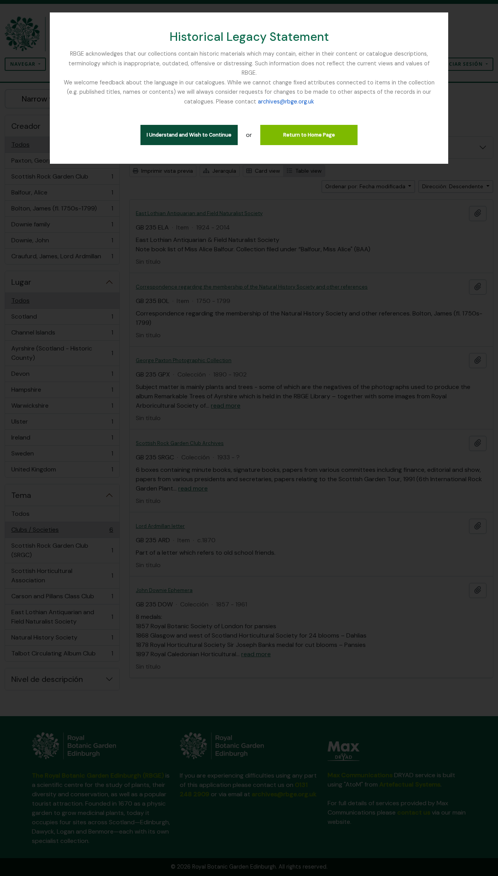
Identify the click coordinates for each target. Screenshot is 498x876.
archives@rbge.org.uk (286, 101)
